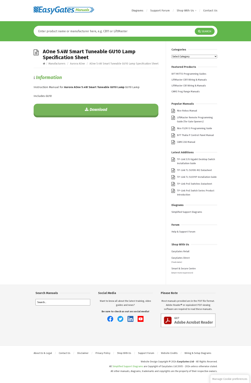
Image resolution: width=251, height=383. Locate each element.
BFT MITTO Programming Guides (188, 73)
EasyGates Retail (180, 251)
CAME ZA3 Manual (186, 142)
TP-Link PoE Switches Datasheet (194, 183)
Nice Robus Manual (187, 110)
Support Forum (160, 10)
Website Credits (169, 353)
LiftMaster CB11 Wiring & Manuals (189, 79)
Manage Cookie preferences (229, 379)
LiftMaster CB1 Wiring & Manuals (188, 85)
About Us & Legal (43, 353)
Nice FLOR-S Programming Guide (194, 128)
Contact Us (210, 10)
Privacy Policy (102, 353)
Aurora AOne (77, 63)
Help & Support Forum (183, 231)
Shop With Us (185, 10)
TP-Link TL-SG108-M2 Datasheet (194, 170)
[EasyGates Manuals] (64, 10)
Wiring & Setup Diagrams (197, 353)
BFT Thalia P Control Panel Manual (195, 135)
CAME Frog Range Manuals (185, 91)
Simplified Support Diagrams (186, 212)
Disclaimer (83, 353)
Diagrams (137, 10)
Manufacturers (56, 63)
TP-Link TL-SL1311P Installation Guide (197, 177)
